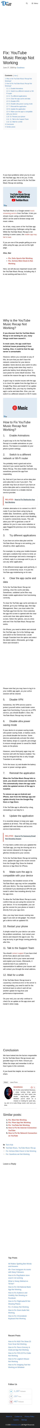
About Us (9, 1416)
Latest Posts (14, 1082)
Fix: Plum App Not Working (19, 1122)
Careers (16, 1420)
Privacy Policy (29, 1416)
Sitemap (24, 1420)
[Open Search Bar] (27, 3)
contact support (18, 953)
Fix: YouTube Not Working (19, 1125)
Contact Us (18, 1416)
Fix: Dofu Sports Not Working (20, 258)
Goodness (18, 1087)
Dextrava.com (15, 1425)
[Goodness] (8, 1099)
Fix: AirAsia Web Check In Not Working (21, 1151)
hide (15, 75)
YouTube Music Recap (26, 1148)
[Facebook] (31, 1087)
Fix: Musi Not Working (17, 1120)
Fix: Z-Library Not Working (18, 1307)
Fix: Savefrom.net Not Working (18, 1154)
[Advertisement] (20, 27)
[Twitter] (34, 1087)
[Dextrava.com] (6, 3)
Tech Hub (9, 1145)
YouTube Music (11, 1148)
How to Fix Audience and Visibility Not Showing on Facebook (17, 1295)
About (6, 1082)
